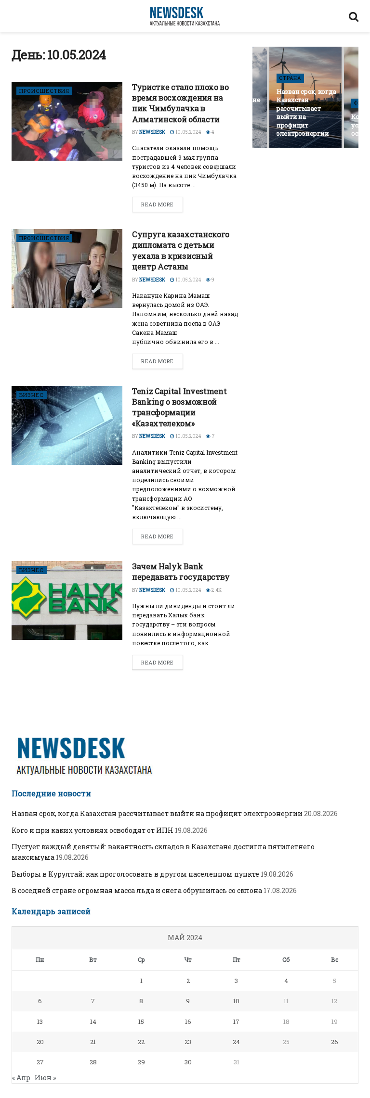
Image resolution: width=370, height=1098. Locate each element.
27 (40, 1062)
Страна (290, 78)
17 (236, 1021)
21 (93, 1041)
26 (334, 1041)
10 (236, 1000)
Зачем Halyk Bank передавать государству (181, 571)
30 (188, 1062)
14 (93, 1021)
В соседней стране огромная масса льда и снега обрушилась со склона (137, 890)
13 (40, 1021)
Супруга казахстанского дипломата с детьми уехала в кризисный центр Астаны (180, 250)
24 (236, 1041)
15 (141, 1021)
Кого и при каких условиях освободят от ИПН (92, 830)
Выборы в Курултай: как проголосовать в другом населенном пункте (135, 874)
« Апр (21, 1077)
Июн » (45, 1077)
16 (188, 1021)
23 (188, 1041)
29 (141, 1062)
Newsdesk (152, 132)
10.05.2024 (187, 132)
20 (40, 1041)
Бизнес (31, 394)
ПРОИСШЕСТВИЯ (44, 90)
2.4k (216, 590)
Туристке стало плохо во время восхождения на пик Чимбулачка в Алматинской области (180, 103)
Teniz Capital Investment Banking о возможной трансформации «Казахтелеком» (179, 407)
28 (93, 1062)
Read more (157, 204)
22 (141, 1041)
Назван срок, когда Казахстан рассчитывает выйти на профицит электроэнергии (306, 112)
